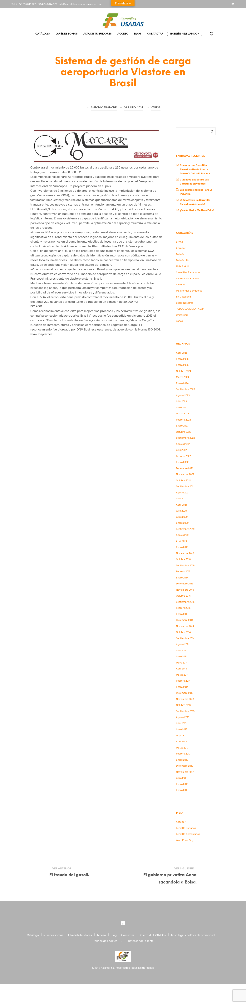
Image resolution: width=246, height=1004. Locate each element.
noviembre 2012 (185, 771)
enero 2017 (182, 577)
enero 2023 (182, 425)
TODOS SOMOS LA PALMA (190, 308)
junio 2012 (181, 777)
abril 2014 (181, 668)
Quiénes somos (67, 34)
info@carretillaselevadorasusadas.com (80, 4)
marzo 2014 (182, 674)
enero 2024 (182, 383)
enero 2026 (182, 358)
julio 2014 (181, 650)
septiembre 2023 (185, 389)
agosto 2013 (182, 717)
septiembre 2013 (185, 711)
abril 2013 (181, 741)
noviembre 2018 (185, 553)
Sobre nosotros (184, 302)
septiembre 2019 (185, 528)
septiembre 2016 (185, 601)
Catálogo (42, 34)
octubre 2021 (183, 480)
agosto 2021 (182, 492)
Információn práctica (187, 278)
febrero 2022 (183, 456)
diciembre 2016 (184, 583)
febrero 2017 (183, 571)
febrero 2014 (183, 680)
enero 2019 (182, 547)
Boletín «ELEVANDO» (184, 34)
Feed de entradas (186, 828)
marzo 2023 (182, 413)
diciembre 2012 (184, 765)
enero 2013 (182, 759)
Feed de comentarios (188, 833)
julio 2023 (181, 401)
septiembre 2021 (185, 486)
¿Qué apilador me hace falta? (197, 210)
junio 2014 (181, 656)
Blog (137, 34)
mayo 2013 (182, 735)
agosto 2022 (183, 443)
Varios (155, 107)
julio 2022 (181, 449)
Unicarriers (182, 314)
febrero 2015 (183, 607)
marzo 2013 (182, 747)
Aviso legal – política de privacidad (192, 935)
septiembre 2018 (185, 565)
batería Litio (182, 260)
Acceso (122, 34)
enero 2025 (182, 364)
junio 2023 (182, 407)
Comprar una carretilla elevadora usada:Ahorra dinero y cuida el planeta (195, 169)
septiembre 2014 (185, 638)
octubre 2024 (183, 371)
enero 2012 (182, 784)
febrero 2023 (183, 419)
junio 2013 (181, 729)
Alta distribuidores (97, 34)
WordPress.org (184, 840)
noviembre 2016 (185, 589)
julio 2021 (181, 498)
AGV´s (179, 242)
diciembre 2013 (184, 692)
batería (180, 254)
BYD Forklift (182, 266)
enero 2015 (182, 613)
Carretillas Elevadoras (188, 272)
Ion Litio (180, 284)
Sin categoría (183, 296)
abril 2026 (181, 352)
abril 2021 (181, 504)
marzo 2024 (182, 377)
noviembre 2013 (185, 699)
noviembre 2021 (185, 474)
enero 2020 (182, 522)
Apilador (180, 248)
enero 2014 (182, 686)
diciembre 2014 (184, 619)
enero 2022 (182, 462)
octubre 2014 (183, 632)
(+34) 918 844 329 (47, 4)
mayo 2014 (182, 662)
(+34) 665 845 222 (26, 4)
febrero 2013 (183, 753)
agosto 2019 (182, 534)
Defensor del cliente (141, 940)
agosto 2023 (183, 395)
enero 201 (181, 790)
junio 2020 (182, 516)
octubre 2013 (183, 704)
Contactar (155, 34)
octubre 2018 (183, 559)
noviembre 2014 (185, 626)
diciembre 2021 (184, 468)
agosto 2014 (182, 644)
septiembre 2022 (185, 437)
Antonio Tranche (104, 107)
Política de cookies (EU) (108, 940)
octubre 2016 (183, 595)
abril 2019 (181, 541)
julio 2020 (181, 510)
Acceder (180, 821)
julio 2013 (181, 723)
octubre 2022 (183, 431)
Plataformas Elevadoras (189, 290)
